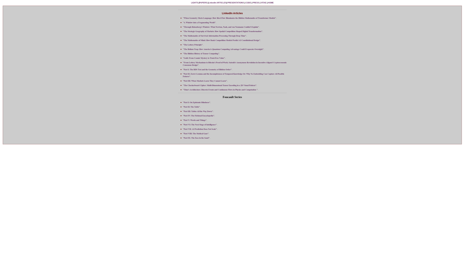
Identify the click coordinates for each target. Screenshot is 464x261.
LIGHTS (194, 3)
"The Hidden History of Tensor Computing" (201, 53)
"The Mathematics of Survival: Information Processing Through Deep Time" (214, 35)
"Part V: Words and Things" (195, 120)
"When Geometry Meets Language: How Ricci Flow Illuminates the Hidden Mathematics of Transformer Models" (229, 18)
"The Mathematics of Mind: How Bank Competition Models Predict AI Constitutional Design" (221, 40)
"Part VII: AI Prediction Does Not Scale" (200, 129)
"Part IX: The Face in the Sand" (196, 137)
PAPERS (203, 3)
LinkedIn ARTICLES (217, 3)
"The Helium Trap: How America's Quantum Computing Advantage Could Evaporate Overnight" (223, 49)
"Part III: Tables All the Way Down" (198, 111)
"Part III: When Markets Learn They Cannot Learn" (205, 80)
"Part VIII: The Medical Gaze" (196, 133)
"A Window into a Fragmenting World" (199, 22)
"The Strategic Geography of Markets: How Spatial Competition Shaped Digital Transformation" (222, 31)
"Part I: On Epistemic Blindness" (196, 102)
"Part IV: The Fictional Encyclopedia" (198, 115)
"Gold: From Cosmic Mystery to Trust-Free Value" (204, 58)
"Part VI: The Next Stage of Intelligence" (200, 124)
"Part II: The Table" (191, 106)
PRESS (256, 3)
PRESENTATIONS (235, 3)
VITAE (263, 3)
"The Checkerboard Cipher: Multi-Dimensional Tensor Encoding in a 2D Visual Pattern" (219, 85)
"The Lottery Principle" (193, 44)
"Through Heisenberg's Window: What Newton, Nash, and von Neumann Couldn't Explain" (221, 26)
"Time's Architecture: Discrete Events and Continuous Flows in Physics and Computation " (220, 89)
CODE (248, 3)
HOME (271, 3)
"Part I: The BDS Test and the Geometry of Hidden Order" (207, 69)
